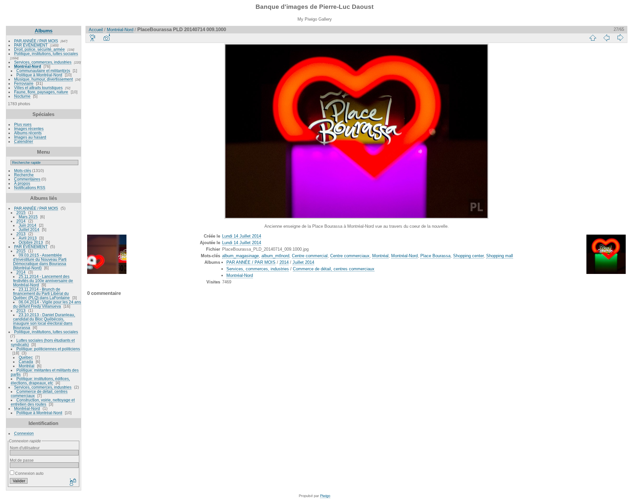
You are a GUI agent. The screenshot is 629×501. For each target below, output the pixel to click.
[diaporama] (93, 37)
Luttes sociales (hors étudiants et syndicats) (43, 342)
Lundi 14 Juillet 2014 (241, 236)
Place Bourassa (435, 255)
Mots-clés (22, 170)
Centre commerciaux (350, 255)
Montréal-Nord (27, 66)
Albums (43, 30)
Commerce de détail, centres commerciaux (333, 268)
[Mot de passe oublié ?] (72, 482)
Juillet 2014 (29, 229)
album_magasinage (240, 255)
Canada (26, 361)
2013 (21, 234)
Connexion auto (29, 473)
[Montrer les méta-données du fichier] (106, 37)
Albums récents (28, 133)
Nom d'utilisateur (25, 448)
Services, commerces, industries (42, 62)
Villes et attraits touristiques (38, 88)
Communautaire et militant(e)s (43, 70)
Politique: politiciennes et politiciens (48, 349)
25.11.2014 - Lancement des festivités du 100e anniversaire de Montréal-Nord (43, 280)
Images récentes (29, 128)
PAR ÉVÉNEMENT (31, 45)
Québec (26, 357)
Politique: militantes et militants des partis (45, 372)
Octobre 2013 (31, 242)
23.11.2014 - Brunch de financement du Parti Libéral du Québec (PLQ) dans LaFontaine (41, 293)
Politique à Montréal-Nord (39, 75)
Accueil (96, 29)
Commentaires (27, 179)
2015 (21, 212)
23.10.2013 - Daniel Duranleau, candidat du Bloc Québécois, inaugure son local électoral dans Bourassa (44, 321)
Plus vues (22, 124)
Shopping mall (499, 255)
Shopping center (468, 255)
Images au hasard (30, 137)
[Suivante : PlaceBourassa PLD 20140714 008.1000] (620, 37)
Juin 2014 (27, 225)
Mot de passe (22, 460)
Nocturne (22, 96)
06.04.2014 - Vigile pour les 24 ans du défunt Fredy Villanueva (47, 304)
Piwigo (325, 496)
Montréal (26, 366)
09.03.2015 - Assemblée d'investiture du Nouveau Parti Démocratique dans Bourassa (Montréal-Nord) (40, 261)
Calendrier (23, 141)
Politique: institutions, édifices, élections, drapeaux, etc (40, 380)
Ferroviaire (23, 83)
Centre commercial (310, 255)
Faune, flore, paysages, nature (41, 92)
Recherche (24, 175)
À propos (22, 183)
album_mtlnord (275, 255)
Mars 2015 (28, 217)
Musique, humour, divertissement (43, 79)
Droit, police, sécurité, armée (39, 49)
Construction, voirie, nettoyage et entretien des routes (43, 402)
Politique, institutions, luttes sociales (46, 53)
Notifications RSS (29, 187)
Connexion (24, 433)
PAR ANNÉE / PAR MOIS (36, 41)
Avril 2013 (28, 238)
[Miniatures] (593, 37)
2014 (21, 221)
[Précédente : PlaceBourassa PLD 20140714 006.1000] (606, 37)
